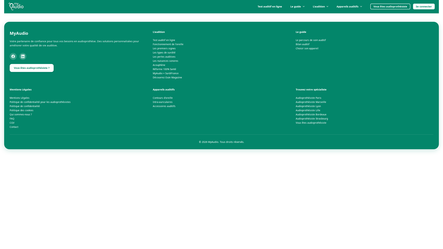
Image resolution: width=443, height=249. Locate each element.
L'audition (319, 6)
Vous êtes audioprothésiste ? (31, 68)
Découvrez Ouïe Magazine (167, 77)
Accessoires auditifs (164, 106)
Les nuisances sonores (165, 60)
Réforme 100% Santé (164, 69)
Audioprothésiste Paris (308, 97)
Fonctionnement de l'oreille (168, 44)
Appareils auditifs (347, 6)
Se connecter (424, 6)
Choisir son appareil (307, 48)
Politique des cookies (21, 110)
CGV (12, 122)
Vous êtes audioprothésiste (390, 6)
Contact (14, 126)
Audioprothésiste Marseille (311, 102)
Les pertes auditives (164, 56)
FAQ (12, 118)
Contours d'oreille (163, 97)
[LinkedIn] (22, 56)
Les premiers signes (164, 48)
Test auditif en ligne (270, 6)
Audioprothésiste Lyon (308, 106)
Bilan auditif (302, 44)
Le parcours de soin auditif (311, 40)
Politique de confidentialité (25, 106)
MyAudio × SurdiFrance (166, 73)
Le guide (295, 6)
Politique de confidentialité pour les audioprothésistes (40, 102)
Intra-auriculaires (163, 102)
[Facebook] (13, 56)
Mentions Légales (19, 97)
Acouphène (159, 65)
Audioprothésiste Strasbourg (312, 118)
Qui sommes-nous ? (21, 114)
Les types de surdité (164, 52)
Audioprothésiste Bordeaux (311, 114)
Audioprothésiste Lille (308, 110)
